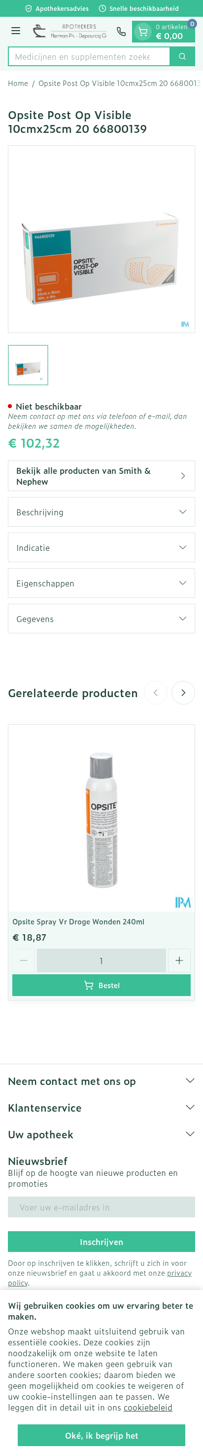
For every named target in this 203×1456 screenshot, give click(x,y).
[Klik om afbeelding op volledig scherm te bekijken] (101, 239)
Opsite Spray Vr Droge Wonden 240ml (78, 921)
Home (18, 83)
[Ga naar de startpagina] (70, 32)
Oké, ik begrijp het (101, 1435)
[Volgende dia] (183, 693)
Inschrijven (101, 1242)
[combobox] (89, 56)
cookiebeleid (148, 1407)
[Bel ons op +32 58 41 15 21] (121, 32)
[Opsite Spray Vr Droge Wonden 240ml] (101, 818)
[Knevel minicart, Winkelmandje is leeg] (143, 32)
